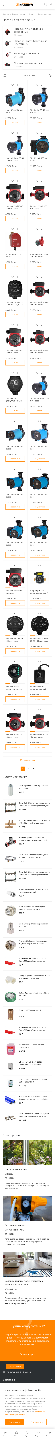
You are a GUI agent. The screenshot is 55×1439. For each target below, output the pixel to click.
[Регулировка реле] (27, 1208)
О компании (9, 1380)
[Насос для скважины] (27, 1152)
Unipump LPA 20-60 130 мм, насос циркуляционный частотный (39, 258)
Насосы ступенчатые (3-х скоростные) (28, 30)
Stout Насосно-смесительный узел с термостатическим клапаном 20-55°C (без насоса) (34, 1116)
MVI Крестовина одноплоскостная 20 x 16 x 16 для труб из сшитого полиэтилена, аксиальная (34, 823)
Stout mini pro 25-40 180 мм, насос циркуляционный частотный (14, 162)
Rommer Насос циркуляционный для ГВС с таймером (14, 689)
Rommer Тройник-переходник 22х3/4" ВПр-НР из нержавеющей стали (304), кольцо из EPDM (33, 840)
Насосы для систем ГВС (27, 53)
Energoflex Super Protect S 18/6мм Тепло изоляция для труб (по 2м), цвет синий (33, 1099)
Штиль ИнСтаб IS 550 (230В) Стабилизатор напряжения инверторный (30, 1064)
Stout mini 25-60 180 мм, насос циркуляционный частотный (39, 402)
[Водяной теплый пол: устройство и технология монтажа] (27, 1264)
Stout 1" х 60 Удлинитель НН (30, 1010)
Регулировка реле (15, 1224)
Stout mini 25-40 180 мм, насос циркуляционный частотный (39, 114)
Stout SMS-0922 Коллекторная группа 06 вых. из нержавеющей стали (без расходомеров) (34, 805)
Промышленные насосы (28, 63)
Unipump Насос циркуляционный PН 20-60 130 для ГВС (39, 593)
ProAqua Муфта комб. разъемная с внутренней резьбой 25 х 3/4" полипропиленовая (33, 944)
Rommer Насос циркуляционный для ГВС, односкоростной (38, 690)
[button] (7, 635)
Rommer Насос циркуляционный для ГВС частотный (14, 400)
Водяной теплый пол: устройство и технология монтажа (24, 1282)
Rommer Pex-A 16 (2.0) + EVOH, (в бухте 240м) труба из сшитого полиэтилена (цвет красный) (32, 1030)
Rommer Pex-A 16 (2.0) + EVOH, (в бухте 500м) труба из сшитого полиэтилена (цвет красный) (32, 961)
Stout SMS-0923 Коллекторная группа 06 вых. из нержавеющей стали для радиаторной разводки (34, 875)
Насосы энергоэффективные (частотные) (30, 42)
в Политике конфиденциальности (25, 1413)
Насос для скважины (16, 1169)
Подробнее (37, 1422)
